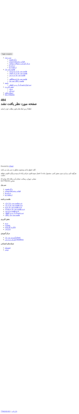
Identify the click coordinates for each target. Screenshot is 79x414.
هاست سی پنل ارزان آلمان (18, 73)
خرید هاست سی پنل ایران (13, 203)
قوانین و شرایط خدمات (17, 61)
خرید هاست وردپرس (12, 211)
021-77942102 (10, 95)
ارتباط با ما (12, 67)
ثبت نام (11, 91)
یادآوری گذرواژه (10, 227)
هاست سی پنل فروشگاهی (18, 79)
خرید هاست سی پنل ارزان (14, 205)
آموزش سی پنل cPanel (12, 238)
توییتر (7, 250)
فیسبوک (7, 248)
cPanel (11, 166)
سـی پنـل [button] (8, 58)
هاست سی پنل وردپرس (17, 75)
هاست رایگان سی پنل (16, 81)
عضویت (7, 225)
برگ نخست (13, 60)
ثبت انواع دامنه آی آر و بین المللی (20, 85)
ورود (11, 89)
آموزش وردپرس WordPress (14, 239)
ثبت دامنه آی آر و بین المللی (14, 213)
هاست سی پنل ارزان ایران (18, 71)
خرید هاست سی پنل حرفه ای (15, 209)
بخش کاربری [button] (9, 87)
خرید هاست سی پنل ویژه (13, 207)
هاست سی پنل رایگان (12, 215)
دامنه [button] (6, 83)
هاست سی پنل (10, 69)
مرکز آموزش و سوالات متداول (19, 63)
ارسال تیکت (9, 93)
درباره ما (12, 65)
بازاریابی (8, 229)
